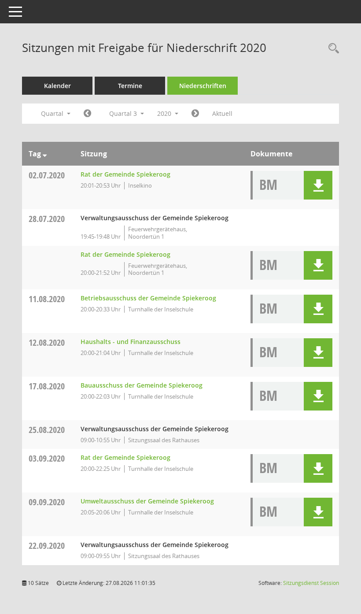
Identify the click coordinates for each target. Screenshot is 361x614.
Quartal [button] (53, 113)
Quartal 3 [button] (124, 113)
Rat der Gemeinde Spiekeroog (125, 174)
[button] (318, 185)
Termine (130, 85)
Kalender (57, 85)
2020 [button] (165, 113)
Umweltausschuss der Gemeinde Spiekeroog (147, 501)
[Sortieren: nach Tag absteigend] (45, 154)
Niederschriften (202, 85)
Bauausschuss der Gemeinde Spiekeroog (142, 385)
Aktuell (222, 113)
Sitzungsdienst (311, 583)
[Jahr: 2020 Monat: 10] (195, 114)
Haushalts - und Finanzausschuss (130, 341)
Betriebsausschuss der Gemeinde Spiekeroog (148, 298)
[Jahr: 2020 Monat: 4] (87, 114)
